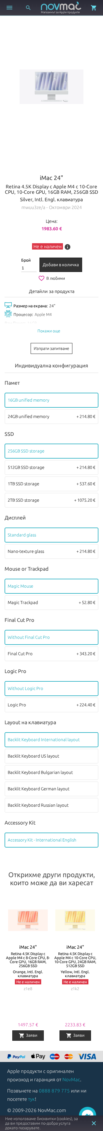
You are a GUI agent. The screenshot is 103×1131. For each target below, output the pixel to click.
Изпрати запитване (51, 348)
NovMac (71, 1079)
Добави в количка (61, 264)
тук (31, 1099)
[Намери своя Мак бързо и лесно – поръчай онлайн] (16, 1057)
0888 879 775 (54, 1090)
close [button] (93, 1123)
